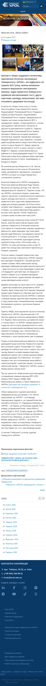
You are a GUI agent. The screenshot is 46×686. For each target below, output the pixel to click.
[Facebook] (17, 589)
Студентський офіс (13, 635)
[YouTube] (17, 595)
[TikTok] (28, 595)
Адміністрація (10, 613)
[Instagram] (28, 589)
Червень (11, 526)
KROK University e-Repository (17, 664)
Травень (11, 522)
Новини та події (9, 40)
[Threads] (39, 595)
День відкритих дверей (14, 657)
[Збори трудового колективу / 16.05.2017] (19, 454)
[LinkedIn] (6, 589)
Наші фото (9, 620)
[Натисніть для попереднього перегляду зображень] (23, 71)
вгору (42, 490)
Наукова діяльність (13, 638)
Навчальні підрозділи (14, 617)
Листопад (12, 548)
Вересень (12, 539)
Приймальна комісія (13, 653)
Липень (11, 531)
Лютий (10, 509)
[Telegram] (6, 595)
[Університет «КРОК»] (11, 4)
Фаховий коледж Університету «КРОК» (21, 627)
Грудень (11, 552)
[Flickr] (39, 589)
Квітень (11, 518)
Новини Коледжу (12, 631)
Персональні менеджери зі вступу (19, 660)
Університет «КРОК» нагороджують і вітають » (25, 485)
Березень (12, 513)
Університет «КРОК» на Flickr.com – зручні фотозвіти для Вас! (19, 459)
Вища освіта (6, 672)
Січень (11, 505)
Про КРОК (9, 609)
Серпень (11, 535)
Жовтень (11, 544)
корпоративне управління (17, 471)
